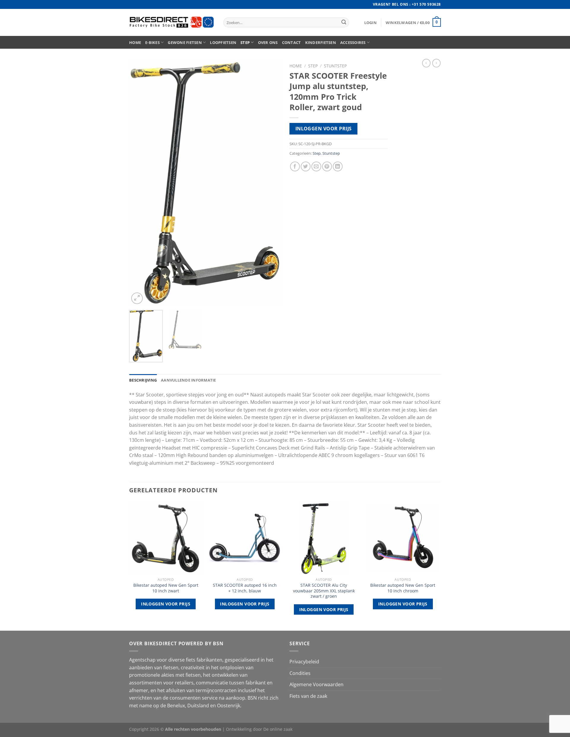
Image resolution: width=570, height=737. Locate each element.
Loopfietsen (223, 42)
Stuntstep (335, 66)
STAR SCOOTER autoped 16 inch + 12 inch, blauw (245, 588)
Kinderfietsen (320, 42)
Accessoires (353, 42)
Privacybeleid (304, 661)
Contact (291, 42)
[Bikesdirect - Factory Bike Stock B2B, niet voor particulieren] (171, 22)
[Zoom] (137, 298)
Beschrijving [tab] (143, 380)
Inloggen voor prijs (323, 128)
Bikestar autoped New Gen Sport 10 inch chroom (402, 588)
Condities (300, 673)
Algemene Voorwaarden (316, 684)
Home (135, 42)
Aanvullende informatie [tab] (188, 380)
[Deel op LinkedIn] (338, 166)
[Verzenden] (344, 23)
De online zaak (277, 729)
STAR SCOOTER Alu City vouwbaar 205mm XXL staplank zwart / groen (324, 591)
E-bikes (152, 42)
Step (245, 42)
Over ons (268, 42)
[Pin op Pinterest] (327, 166)
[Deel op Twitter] (306, 166)
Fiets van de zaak (308, 696)
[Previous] (139, 183)
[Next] (270, 183)
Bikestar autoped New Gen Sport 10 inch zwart (165, 588)
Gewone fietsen (185, 42)
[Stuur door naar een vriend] (316, 166)
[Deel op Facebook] (295, 166)
